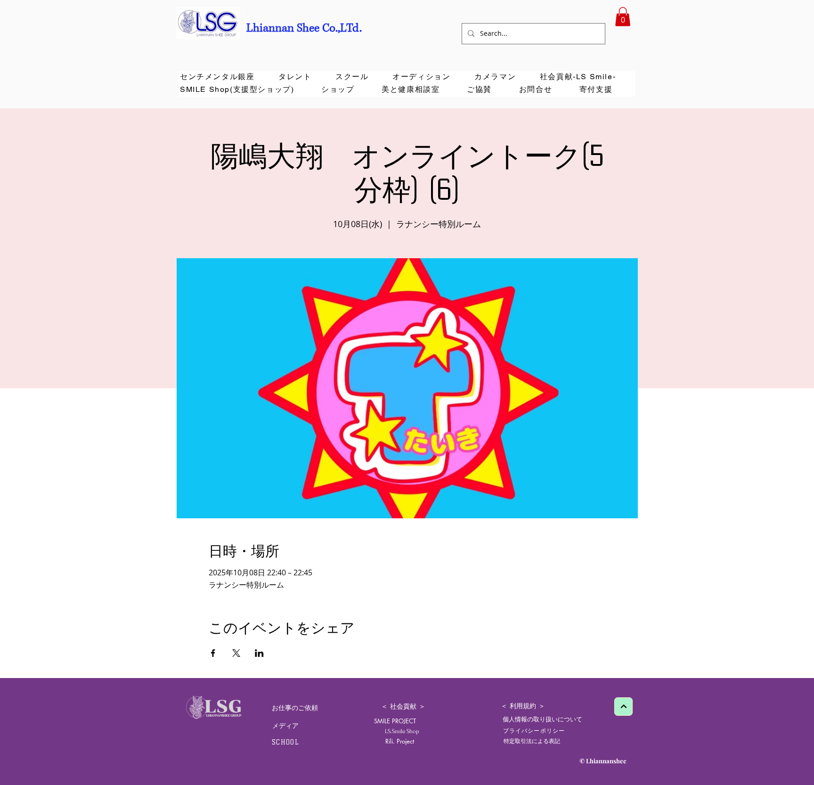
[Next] (623, 706)
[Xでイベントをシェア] (236, 653)
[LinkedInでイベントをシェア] (259, 653)
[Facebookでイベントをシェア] (213, 653)
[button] (623, 16)
